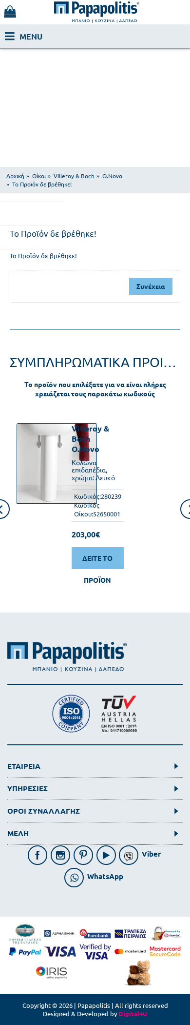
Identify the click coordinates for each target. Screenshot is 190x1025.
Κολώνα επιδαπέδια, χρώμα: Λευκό (93, 470)
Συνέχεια (150, 286)
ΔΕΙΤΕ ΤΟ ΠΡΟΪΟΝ (97, 561)
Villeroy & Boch (90, 433)
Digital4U (132, 1013)
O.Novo (85, 449)
